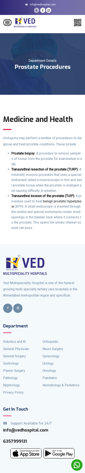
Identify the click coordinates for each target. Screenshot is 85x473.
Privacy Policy (13, 392)
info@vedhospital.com (42, 4)
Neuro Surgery (52, 349)
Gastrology (11, 363)
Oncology (49, 371)
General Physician (16, 349)
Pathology (10, 378)
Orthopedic (50, 342)
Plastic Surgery (14, 371)
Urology (48, 363)
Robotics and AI (14, 342)
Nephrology (11, 385)
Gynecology (50, 356)
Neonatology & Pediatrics (60, 385)
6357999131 (15, 441)
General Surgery (14, 356)
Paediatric (49, 378)
